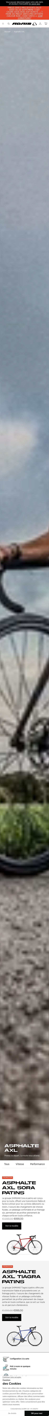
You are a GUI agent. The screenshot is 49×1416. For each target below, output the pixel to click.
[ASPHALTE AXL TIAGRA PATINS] (24, 1335)
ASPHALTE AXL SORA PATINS (19, 1188)
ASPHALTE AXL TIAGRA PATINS (21, 1276)
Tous (6, 1164)
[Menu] (3, 24)
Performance (37, 1164)
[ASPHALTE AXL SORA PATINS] (24, 1244)
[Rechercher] (8, 23)
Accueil (7, 32)
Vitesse (20, 1164)
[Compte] (40, 23)
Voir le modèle (11, 1226)
